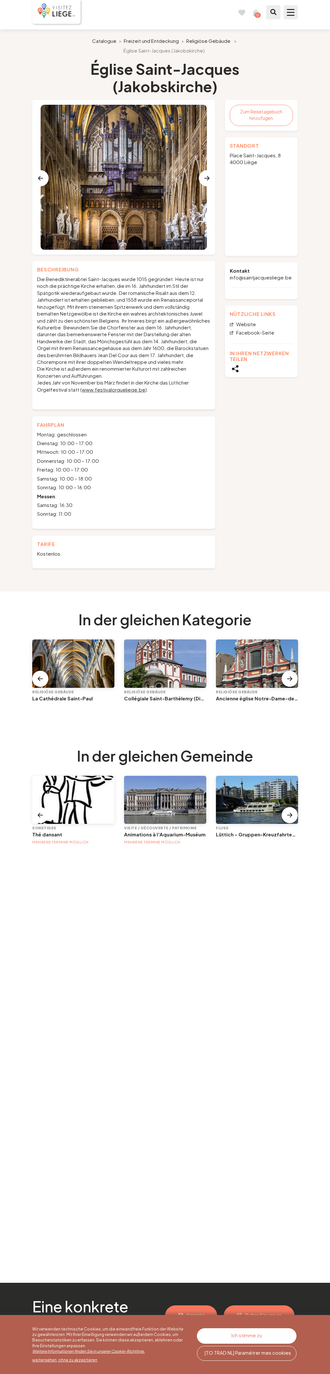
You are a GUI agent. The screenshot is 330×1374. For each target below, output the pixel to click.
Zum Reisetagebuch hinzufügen (261, 115)
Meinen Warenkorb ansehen (256, 12)
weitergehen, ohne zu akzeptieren (64, 1360)
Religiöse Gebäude (208, 41)
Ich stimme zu (246, 1335)
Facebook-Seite (254, 333)
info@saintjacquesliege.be (261, 277)
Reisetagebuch (242, 12)
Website (245, 324)
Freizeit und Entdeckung (151, 41)
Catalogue (104, 41)
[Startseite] (56, 12)
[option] (124, 177)
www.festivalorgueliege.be (113, 389)
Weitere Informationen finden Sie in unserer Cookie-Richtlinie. (88, 1351)
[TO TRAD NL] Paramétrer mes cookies (248, 1353)
